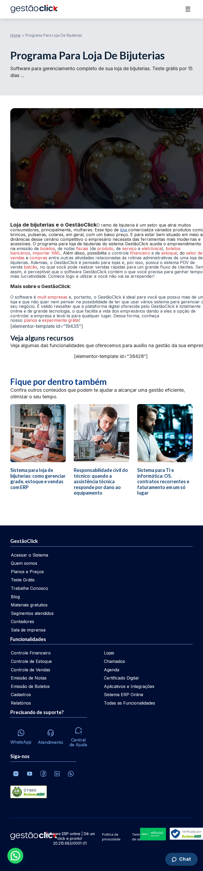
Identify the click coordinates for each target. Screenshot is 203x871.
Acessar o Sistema (29, 555)
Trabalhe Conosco (29, 588)
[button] (15, 856)
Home (15, 35)
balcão (30, 267)
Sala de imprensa (28, 630)
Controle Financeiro (31, 652)
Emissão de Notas (29, 678)
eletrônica (152, 248)
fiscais (82, 248)
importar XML (46, 253)
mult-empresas (52, 297)
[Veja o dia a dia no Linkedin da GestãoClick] (57, 773)
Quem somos (24, 563)
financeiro (140, 253)
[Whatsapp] (70, 773)
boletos (47, 248)
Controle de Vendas (30, 669)
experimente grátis (60, 320)
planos (30, 320)
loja (124, 229)
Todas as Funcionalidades (129, 703)
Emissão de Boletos (30, 686)
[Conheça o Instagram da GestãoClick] (15, 773)
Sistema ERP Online (123, 694)
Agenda (111, 669)
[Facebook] (43, 773)
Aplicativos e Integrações (129, 686)
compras (38, 257)
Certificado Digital (121, 678)
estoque (169, 253)
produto (105, 248)
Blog (15, 596)
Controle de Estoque (31, 661)
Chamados (114, 661)
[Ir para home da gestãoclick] (34, 9)
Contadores (22, 621)
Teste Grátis (23, 579)
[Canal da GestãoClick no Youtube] (29, 773)
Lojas (109, 652)
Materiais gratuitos (29, 604)
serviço (130, 248)
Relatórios (21, 703)
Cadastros (21, 694)
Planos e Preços (27, 571)
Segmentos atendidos (32, 613)
